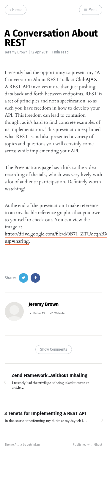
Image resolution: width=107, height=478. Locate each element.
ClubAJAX (86, 79)
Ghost (98, 445)
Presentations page (32, 167)
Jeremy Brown (16, 52)
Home (16, 10)
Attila (18, 445)
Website (59, 313)
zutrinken (33, 445)
